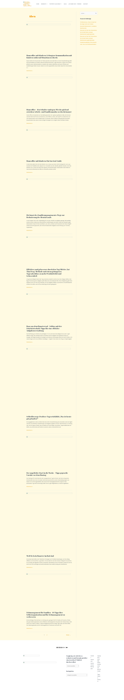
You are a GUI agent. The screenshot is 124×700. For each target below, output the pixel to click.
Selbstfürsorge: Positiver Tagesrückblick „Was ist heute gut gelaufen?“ (48, 417)
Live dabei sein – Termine (74, 4)
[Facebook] (57, 647)
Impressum (92, 660)
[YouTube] (66, 647)
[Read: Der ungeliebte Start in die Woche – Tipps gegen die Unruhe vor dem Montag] (49, 453)
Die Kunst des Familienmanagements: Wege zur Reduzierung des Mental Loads (45, 216)
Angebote (43, 4)
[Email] (63, 647)
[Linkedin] (59, 647)
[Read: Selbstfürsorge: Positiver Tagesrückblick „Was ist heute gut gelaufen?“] (48, 381)
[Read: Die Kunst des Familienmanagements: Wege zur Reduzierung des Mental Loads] (49, 195)
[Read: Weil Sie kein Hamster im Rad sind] (49, 522)
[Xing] (64, 647)
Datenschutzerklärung (92, 665)
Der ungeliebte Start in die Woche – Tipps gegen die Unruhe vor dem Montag (47, 474)
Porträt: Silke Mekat (55, 4)
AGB (92, 668)
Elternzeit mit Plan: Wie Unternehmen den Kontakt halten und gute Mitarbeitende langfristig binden (88, 32)
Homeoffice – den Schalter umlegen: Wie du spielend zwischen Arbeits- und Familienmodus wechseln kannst (48, 111)
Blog (65, 4)
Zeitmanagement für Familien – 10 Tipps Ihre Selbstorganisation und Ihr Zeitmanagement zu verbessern (45, 614)
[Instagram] (61, 647)
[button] (47, 4)
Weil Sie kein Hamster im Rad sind (40, 556)
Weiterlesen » (29, 70)
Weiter (68, 635)
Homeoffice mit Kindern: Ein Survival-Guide (44, 161)
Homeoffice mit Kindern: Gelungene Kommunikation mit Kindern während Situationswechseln (49, 56)
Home (37, 4)
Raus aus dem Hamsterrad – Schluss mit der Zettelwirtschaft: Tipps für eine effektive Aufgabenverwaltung (44, 328)
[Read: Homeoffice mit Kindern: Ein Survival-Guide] (48, 143)
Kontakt (85, 4)
